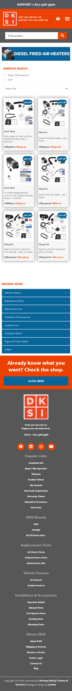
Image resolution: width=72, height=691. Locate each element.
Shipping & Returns (36, 646)
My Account (36, 485)
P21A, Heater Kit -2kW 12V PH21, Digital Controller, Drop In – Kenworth (18, 139)
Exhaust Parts (36, 607)
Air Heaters (36, 579)
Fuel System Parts (36, 613)
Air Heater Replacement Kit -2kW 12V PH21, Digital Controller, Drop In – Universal (18, 195)
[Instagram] (41, 446)
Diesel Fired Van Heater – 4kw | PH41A (53, 196)
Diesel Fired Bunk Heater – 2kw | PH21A (53, 139)
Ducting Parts (36, 618)
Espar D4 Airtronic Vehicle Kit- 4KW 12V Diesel (52, 250)
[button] (67, 18)
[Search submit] (62, 35)
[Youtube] (51, 446)
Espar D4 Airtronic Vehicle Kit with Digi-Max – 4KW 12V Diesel (18, 250)
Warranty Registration (36, 490)
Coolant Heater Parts (36, 557)
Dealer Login (36, 657)
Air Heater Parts (36, 552)
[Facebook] (21, 446)
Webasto (36, 474)
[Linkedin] (31, 446)
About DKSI (36, 641)
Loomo (52, 684)
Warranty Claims (36, 496)
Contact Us (36, 663)
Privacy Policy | (48, 680)
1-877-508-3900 (43, 4)
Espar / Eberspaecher (36, 468)
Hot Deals (36, 507)
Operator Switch (36, 602)
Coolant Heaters (36, 585)
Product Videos (36, 479)
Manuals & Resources (36, 501)
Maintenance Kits (36, 563)
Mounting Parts (36, 624)
